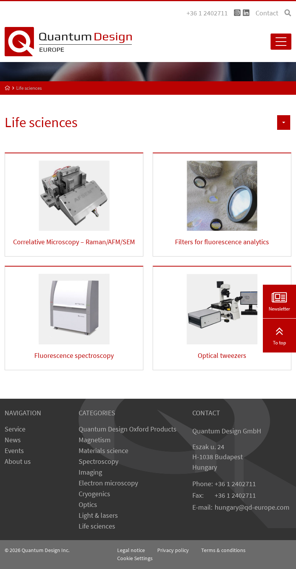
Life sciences (97, 526)
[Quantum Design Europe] (7, 88)
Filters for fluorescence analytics (222, 242)
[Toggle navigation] (281, 42)
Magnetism (95, 440)
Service (15, 429)
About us (18, 461)
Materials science (103, 450)
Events (14, 450)
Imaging (90, 472)
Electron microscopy (108, 483)
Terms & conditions (223, 550)
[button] (283, 122)
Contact (267, 13)
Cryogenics (94, 494)
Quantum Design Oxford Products (128, 429)
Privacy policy (173, 550)
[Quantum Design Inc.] (237, 13)
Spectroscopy (98, 461)
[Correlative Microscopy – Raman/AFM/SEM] (74, 192)
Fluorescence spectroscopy (74, 355)
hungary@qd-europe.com (252, 507)
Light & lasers (98, 515)
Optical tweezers (222, 355)
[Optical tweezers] (222, 305)
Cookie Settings (135, 558)
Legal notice (131, 550)
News (13, 440)
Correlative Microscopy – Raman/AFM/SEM (74, 242)
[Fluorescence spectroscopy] (74, 305)
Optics (88, 504)
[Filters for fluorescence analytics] (222, 192)
